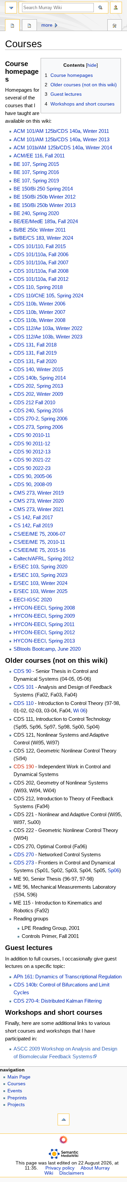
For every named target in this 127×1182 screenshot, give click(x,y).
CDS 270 (24, 854)
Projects (16, 1104)
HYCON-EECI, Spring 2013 (44, 641)
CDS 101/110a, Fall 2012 (41, 279)
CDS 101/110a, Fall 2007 (41, 262)
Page (12, 26)
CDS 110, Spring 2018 (38, 287)
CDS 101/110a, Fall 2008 (41, 271)
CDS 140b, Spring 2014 (40, 378)
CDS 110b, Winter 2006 (39, 303)
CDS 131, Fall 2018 (35, 345)
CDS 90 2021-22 (32, 460)
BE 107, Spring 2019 (36, 180)
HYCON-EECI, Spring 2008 (44, 608)
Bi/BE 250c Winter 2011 (40, 230)
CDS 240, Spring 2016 (38, 410)
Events (14, 1090)
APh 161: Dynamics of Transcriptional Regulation (68, 976)
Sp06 (113, 870)
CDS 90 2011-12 (32, 443)
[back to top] (63, 1119)
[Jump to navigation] (11, 7)
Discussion (29, 26)
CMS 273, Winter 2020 (39, 501)
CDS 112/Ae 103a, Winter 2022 (48, 328)
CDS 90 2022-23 (32, 468)
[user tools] (116, 7)
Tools (115, 26)
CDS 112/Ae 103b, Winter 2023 (48, 336)
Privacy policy (60, 1168)
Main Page (18, 1077)
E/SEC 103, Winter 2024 (40, 583)
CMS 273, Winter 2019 (39, 493)
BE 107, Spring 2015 (36, 164)
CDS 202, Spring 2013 (38, 386)
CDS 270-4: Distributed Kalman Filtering (58, 1001)
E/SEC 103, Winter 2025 (40, 591)
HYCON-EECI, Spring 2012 (44, 632)
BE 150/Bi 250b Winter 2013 (45, 205)
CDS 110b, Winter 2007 (39, 312)
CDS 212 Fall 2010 (34, 402)
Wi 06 (79, 710)
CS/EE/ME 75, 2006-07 (39, 534)
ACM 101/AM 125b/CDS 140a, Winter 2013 (61, 139)
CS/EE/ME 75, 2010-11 (39, 542)
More (46, 25)
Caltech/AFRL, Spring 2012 (44, 558)
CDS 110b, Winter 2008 (39, 320)
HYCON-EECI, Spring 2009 (44, 616)
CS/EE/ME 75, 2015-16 (39, 550)
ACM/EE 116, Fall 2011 (39, 155)
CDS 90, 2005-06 (33, 476)
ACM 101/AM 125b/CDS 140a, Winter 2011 (61, 131)
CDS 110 (24, 703)
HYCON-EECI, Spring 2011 (44, 624)
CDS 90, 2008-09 (33, 484)
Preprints (17, 1097)
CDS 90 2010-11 (32, 435)
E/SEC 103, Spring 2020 (40, 566)
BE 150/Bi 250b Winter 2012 (45, 197)
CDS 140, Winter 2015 (38, 369)
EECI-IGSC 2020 (33, 599)
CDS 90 (22, 671)
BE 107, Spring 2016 (36, 172)
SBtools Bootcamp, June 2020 (47, 649)
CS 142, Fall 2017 (33, 517)
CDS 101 (24, 687)
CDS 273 (24, 862)
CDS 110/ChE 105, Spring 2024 (48, 295)
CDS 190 (24, 766)
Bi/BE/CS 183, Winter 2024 (43, 238)
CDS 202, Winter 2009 (38, 394)
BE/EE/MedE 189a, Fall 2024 (46, 221)
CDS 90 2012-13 (32, 451)
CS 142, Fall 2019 (33, 525)
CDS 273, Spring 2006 (38, 427)
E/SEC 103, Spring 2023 (40, 575)
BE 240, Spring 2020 (36, 213)
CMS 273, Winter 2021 (39, 509)
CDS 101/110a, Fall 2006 (41, 254)
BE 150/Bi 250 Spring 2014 (43, 188)
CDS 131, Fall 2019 (35, 353)
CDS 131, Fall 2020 (35, 361)
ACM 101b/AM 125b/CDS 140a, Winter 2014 (63, 147)
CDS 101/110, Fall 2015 (40, 246)
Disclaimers (71, 1173)
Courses (16, 1083)
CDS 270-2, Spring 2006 (40, 418)
